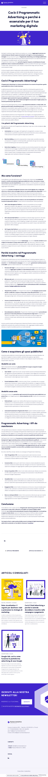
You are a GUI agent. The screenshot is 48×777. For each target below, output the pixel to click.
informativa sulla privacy (22, 706)
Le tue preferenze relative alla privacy (29, 775)
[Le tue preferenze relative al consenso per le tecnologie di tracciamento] (42, 775)
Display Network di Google (28, 116)
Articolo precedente (13, 550)
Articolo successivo (35, 550)
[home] (7, 3)
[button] (44, 2)
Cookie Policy (27, 771)
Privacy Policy (21, 771)
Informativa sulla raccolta (13, 775)
